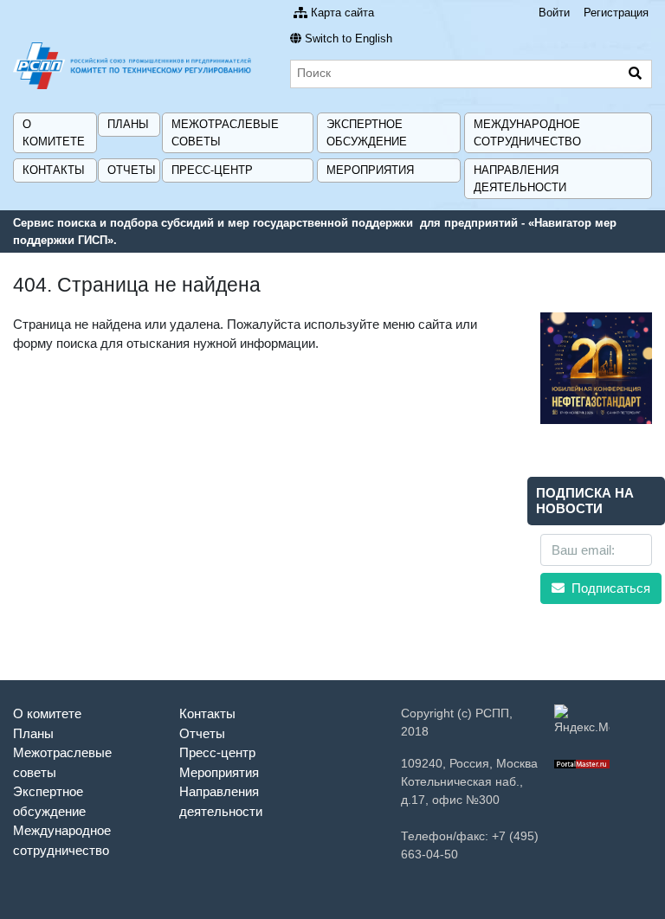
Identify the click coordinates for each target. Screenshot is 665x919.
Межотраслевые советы (225, 133)
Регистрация (616, 12)
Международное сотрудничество (527, 133)
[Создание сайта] (582, 763)
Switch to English (348, 38)
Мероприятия (370, 170)
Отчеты (131, 170)
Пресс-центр (212, 170)
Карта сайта (342, 12)
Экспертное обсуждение (366, 133)
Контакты (54, 170)
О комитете (54, 133)
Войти (554, 12)
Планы (128, 124)
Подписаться (609, 588)
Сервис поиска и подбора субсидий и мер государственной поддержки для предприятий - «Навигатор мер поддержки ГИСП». (315, 231)
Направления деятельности (520, 179)
